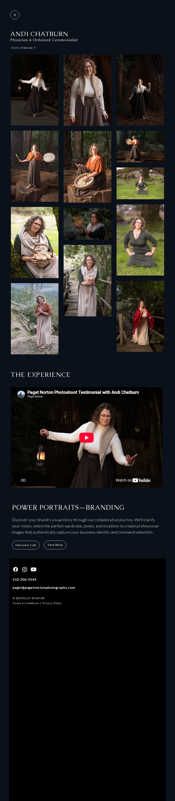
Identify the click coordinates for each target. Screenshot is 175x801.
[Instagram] (24, 569)
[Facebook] (15, 569)
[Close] (14, 14)
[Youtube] (33, 569)
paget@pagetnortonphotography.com (44, 587)
